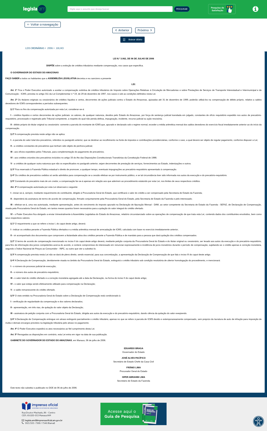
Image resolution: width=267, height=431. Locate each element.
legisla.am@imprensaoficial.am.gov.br (43, 420)
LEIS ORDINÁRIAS (34, 48)
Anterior (123, 30)
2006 (50, 48)
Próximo (144, 30)
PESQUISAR (181, 9)
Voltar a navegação (44, 24)
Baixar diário (135, 39)
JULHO (60, 48)
